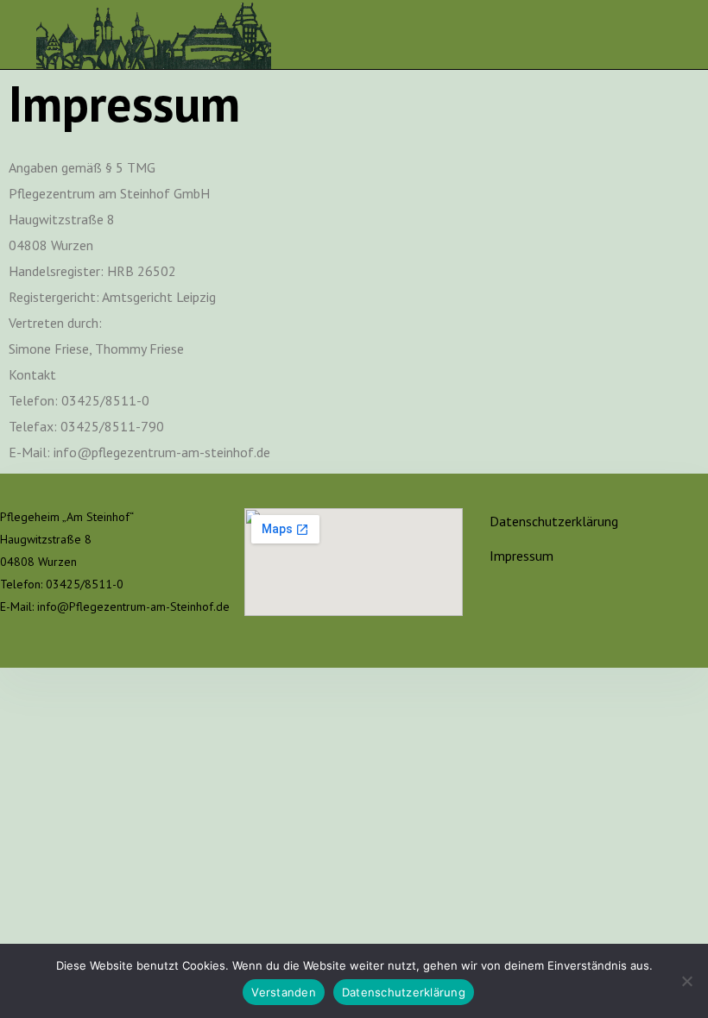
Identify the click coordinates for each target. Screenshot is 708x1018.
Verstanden (283, 992)
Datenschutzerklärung (554, 521)
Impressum (521, 555)
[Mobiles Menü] (665, 34)
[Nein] (686, 981)
